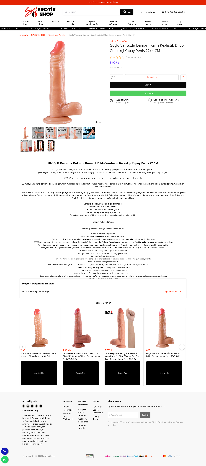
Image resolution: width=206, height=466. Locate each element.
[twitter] (28, 406)
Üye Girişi (97, 406)
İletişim (66, 406)
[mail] (40, 406)
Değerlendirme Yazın (172, 291)
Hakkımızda (68, 410)
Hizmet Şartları (176, 422)
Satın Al (148, 85)
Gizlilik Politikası (159, 422)
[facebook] (23, 406)
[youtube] (36, 406)
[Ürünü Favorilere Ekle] (183, 77)
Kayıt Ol (145, 415)
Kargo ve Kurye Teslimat (82, 412)
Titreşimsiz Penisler (57, 35)
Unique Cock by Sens (119, 41)
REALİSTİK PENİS (38, 35)
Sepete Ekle (152, 77)
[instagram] (32, 406)
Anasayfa (24, 35)
